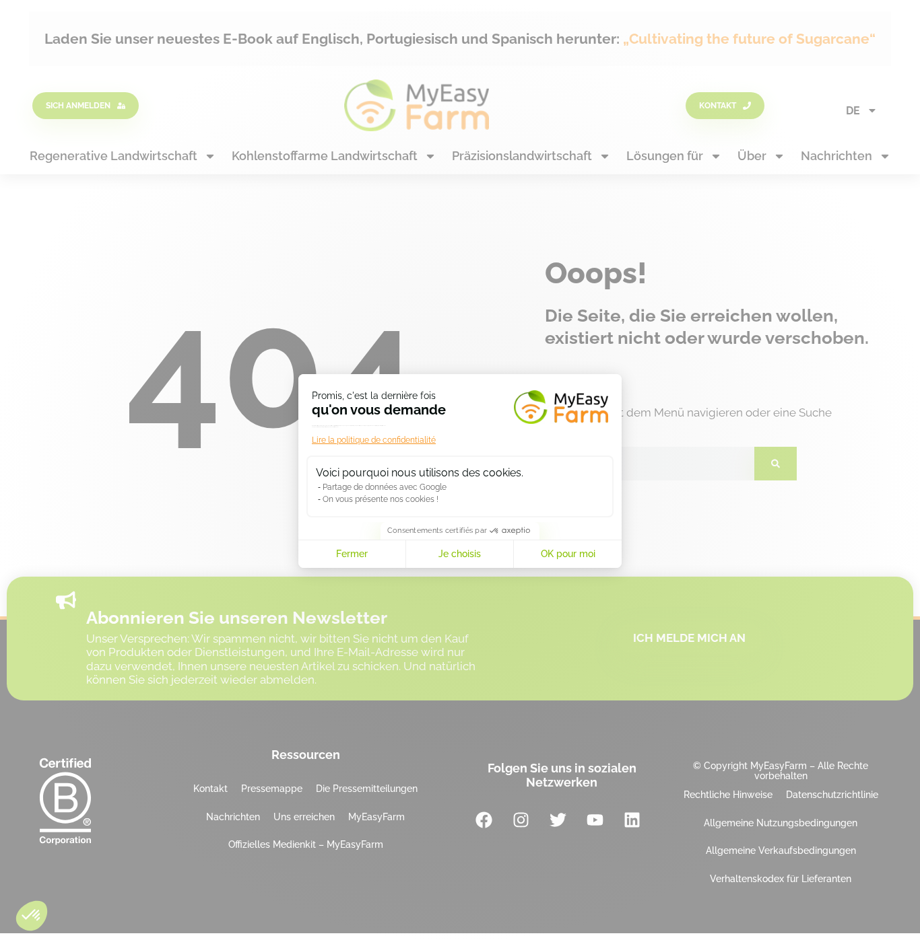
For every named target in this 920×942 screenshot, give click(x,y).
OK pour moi (568, 553)
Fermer (352, 553)
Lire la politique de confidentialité (374, 440)
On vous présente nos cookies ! (380, 499)
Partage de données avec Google (385, 487)
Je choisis (459, 553)
